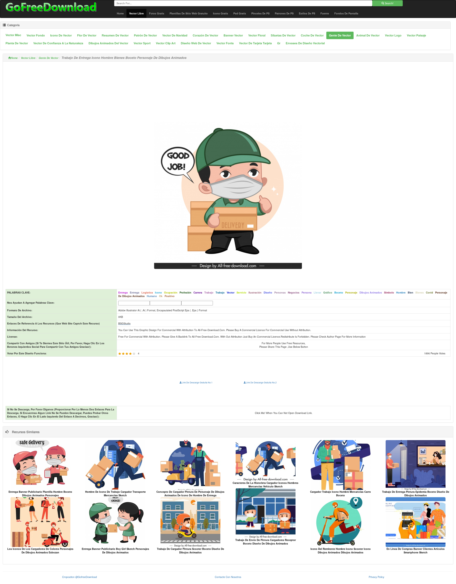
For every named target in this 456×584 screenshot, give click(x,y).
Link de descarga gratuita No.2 (261, 382)
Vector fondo (36, 35)
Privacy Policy (376, 577)
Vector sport (142, 43)
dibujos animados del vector (108, 43)
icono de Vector (61, 35)
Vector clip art (165, 43)
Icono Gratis (220, 13)
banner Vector (233, 35)
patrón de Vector (145, 35)
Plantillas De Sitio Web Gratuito (189, 13)
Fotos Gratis (156, 13)
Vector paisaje (416, 35)
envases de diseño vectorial (305, 43)
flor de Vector (86, 35)
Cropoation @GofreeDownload (79, 577)
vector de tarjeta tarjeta (255, 43)
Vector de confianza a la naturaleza (58, 43)
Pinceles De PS (260, 13)
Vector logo (393, 35)
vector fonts (225, 43)
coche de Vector (312, 35)
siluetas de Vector (283, 35)
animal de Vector (368, 35)
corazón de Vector (205, 35)
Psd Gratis (239, 13)
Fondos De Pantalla (346, 13)
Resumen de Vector (115, 35)
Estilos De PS (307, 13)
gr (278, 43)
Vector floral (256, 35)
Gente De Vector (48, 58)
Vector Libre (137, 13)
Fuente (324, 13)
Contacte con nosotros (228, 577)
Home (120, 13)
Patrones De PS (284, 13)
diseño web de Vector (196, 43)
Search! (388, 3)
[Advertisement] (228, 89)
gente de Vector (340, 35)
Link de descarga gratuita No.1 (197, 382)
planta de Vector (17, 43)
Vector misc (13, 35)
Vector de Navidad (174, 35)
